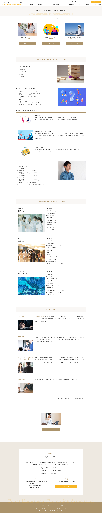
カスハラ (47, 4)
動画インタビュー (57, 4)
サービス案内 (39, 4)
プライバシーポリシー (47, 505)
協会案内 (88, 4)
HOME (31, 4)
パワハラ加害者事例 (69, 4)
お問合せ (51, 429)
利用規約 (62, 505)
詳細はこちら (27, 43)
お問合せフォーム (40, 316)
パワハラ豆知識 (97, 4)
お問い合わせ (96, 1)
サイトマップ (56, 505)
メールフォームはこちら (66, 486)
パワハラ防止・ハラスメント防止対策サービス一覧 (31, 18)
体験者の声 (80, 4)
